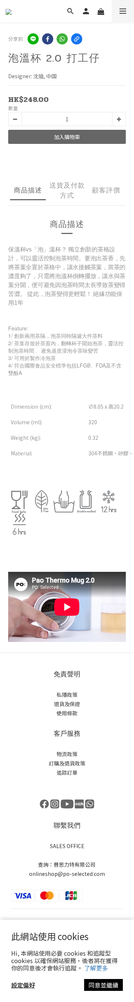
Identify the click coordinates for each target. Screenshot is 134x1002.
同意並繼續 (103, 984)
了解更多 (96, 967)
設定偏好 (23, 984)
